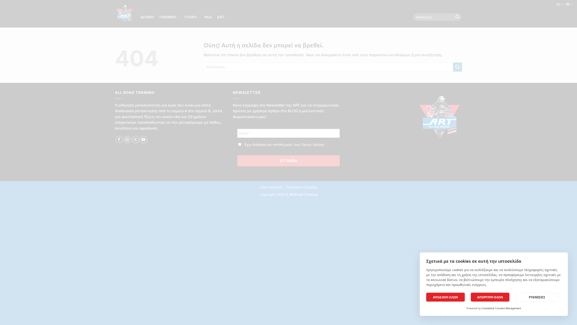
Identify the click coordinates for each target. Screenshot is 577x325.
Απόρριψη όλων (490, 297)
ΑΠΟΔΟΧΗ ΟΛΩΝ (445, 297)
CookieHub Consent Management (501, 308)
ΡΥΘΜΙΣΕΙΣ (537, 297)
